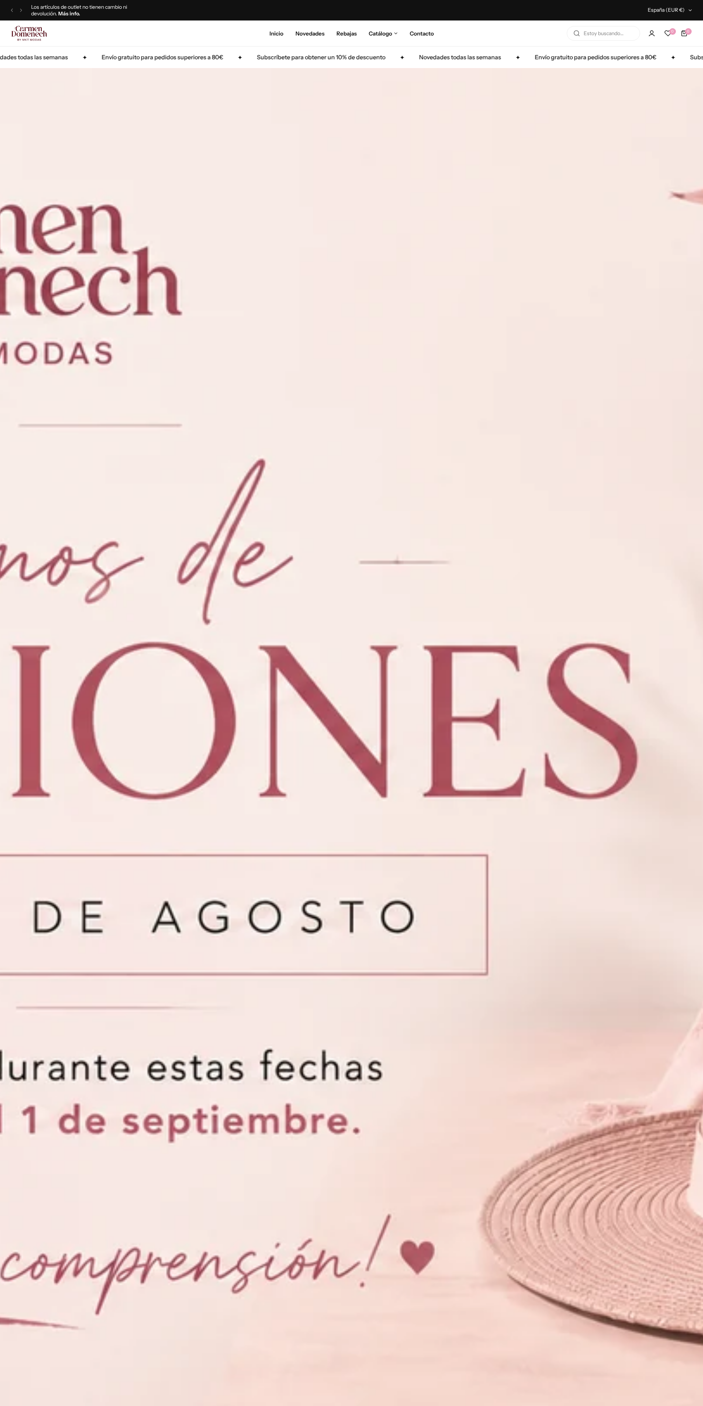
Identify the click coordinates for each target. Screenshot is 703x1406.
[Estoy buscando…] (577, 33)
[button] (12, 10)
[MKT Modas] (29, 33)
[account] (652, 33)
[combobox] (603, 33)
